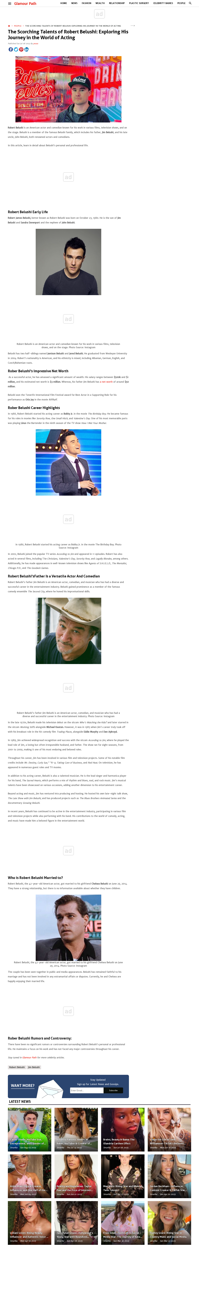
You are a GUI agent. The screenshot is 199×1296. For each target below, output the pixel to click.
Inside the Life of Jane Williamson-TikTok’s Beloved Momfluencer (167, 1143)
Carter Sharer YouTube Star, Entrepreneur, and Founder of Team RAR (27, 1143)
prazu (35, 43)
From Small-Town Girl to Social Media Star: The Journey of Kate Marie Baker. (121, 1236)
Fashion (86, 3)
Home (63, 3)
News (74, 3)
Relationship (117, 3)
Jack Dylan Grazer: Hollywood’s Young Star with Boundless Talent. (75, 1236)
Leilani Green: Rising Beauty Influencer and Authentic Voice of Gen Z (29, 1236)
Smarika (13, 1147)
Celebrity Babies (163, 3)
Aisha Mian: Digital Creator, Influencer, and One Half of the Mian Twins (27, 1190)
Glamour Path (25, 4)
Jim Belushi (34, 1067)
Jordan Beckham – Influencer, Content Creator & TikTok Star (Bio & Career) (167, 1190)
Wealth (100, 3)
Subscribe (113, 1090)
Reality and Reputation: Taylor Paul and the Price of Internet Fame (74, 1190)
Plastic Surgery (139, 3)
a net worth (106, 381)
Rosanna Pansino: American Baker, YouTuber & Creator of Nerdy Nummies (73, 1143)
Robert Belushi (17, 1067)
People (181, 3)
